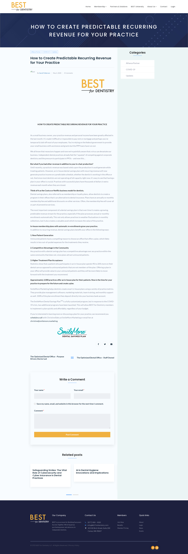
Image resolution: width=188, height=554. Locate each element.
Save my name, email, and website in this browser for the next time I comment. (70, 404)
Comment (39, 410)
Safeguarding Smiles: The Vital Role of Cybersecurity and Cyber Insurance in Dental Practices (50, 474)
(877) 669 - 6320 (94, 522)
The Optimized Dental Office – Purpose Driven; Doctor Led (47, 357)
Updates (54, 52)
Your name (39, 390)
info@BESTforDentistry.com (97, 525)
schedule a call (36, 317)
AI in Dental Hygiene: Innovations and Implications (92, 471)
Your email (79, 390)
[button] (69, 494)
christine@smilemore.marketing (44, 321)
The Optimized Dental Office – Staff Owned (95, 358)
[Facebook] (98, 344)
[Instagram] (157, 547)
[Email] (111, 344)
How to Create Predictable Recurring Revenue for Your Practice (70, 60)
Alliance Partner (36, 52)
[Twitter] (105, 344)
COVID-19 (46, 52)
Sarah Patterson (44, 73)
